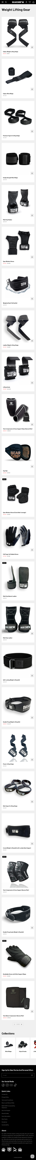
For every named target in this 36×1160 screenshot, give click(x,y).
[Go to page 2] (21, 1024)
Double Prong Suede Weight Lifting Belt (13, 932)
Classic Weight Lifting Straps (10, 51)
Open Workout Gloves (8, 261)
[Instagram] (7, 1085)
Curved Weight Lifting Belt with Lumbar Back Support (17, 848)
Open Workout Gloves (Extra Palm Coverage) (14, 512)
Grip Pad (5, 471)
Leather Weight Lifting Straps (10, 345)
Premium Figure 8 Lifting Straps (11, 135)
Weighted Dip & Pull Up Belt (10, 303)
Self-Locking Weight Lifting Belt (11, 680)
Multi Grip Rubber (7, 219)
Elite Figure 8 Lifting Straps (10, 806)
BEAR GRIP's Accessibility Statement (8, 1106)
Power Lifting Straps (8, 764)
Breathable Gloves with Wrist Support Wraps (14, 974)
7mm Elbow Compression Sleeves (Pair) (13, 1016)
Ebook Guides (5, 1113)
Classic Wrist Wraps (8, 93)
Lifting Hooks (6, 387)
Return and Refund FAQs (8, 1103)
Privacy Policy (5, 1097)
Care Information (6, 1116)
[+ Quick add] (32, 47)
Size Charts (4, 1119)
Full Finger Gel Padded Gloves (10, 554)
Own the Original (6, 1110)
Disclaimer (4, 1122)
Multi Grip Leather (7, 638)
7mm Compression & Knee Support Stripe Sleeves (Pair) (17, 429)
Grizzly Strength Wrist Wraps (10, 177)
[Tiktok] (15, 1085)
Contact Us (4, 1094)
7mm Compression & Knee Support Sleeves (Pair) (16, 890)
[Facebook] (3, 1085)
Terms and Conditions (7, 1100)
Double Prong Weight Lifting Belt (11, 722)
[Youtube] (11, 1085)
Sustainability (5, 1125)
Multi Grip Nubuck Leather (10, 596)
